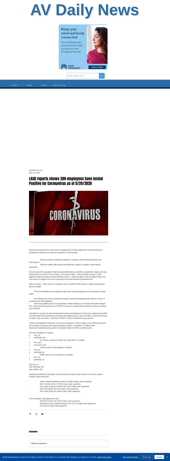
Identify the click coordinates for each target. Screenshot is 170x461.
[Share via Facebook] (30, 414)
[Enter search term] (102, 76)
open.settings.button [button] (130, 457)
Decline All (147, 457)
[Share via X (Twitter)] (36, 414)
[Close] (167, 457)
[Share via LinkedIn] (42, 414)
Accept (159, 457)
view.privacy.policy (104, 457)
